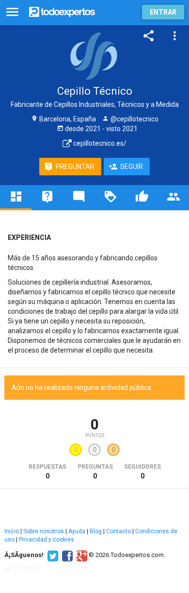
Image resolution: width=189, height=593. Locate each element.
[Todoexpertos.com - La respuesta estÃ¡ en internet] (62, 11)
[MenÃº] (12, 12)
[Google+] (80, 555)
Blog (96, 531)
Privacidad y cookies (46, 539)
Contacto (118, 531)
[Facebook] (66, 555)
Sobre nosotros (43, 531)
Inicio (11, 531)
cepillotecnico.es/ (99, 143)
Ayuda (76, 531)
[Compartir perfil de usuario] (148, 36)
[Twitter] (51, 555)
